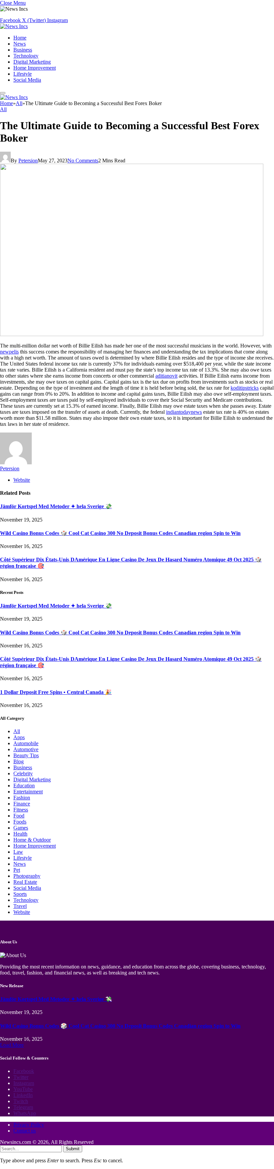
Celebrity (23, 773)
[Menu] (2, 93)
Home (19, 38)
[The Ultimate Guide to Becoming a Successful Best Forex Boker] (131, 334)
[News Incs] (14, 26)
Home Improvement (34, 68)
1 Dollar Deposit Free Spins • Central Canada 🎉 (56, 692)
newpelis (9, 352)
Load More (12, 1045)
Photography (26, 876)
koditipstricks (245, 388)
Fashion (21, 797)
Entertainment (28, 791)
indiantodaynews (184, 412)
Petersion (28, 160)
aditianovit (166, 376)
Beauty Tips (26, 755)
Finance (21, 803)
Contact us (24, 1131)
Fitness (20, 809)
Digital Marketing (32, 62)
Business (22, 50)
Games (20, 828)
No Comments (82, 160)
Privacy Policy (28, 1124)
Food (18, 816)
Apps (19, 737)
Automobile (25, 743)
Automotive (25, 749)
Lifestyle (22, 74)
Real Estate (25, 882)
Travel (20, 906)
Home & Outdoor (32, 840)
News (19, 44)
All (3, 109)
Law (18, 852)
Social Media (27, 80)
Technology (25, 56)
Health (20, 834)
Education (24, 785)
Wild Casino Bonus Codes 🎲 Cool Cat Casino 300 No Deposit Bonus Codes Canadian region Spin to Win (120, 533)
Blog (18, 761)
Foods (19, 822)
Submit (73, 1148)
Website (21, 912)
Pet (16, 870)
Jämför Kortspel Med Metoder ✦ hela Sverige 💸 (56, 506)
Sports (20, 894)
